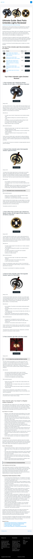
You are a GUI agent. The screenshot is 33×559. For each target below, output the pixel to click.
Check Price (27, 53)
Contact (24, 543)
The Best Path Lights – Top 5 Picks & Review (12, 525)
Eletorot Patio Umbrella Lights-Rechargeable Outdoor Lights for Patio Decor (13, 67)
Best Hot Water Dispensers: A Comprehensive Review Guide (15, 526)
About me (24, 542)
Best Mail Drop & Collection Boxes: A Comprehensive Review (15, 522)
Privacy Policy (25, 541)
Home (24, 540)
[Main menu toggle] (31, 2)
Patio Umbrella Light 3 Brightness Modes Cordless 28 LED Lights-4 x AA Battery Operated (13, 54)
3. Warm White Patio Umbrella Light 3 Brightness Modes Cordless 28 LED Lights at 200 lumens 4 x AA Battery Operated (16, 213)
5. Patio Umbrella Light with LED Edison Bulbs (15, 336)
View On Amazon (17, 167)
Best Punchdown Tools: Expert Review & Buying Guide (14, 523)
